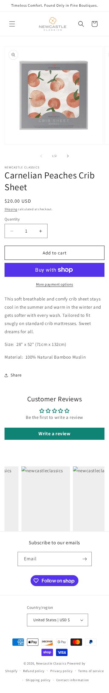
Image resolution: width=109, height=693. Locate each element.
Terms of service (91, 671)
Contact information (72, 680)
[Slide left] (41, 156)
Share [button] (16, 375)
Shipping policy (38, 680)
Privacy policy (61, 671)
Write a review (54, 433)
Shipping (11, 209)
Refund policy (34, 671)
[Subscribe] (84, 559)
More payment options (54, 284)
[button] (12, 24)
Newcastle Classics (51, 663)
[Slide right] (67, 156)
